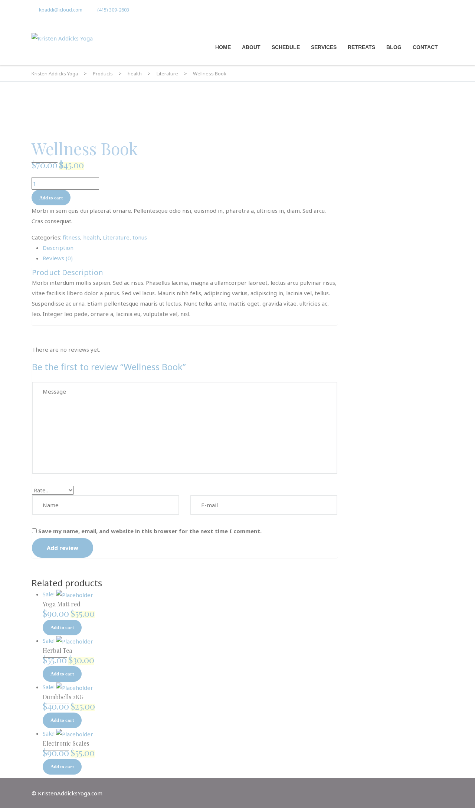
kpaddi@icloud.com (60, 9)
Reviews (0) (58, 258)
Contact (425, 47)
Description (58, 247)
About (251, 47)
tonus (139, 237)
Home (223, 47)
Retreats (361, 47)
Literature (116, 237)
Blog (394, 47)
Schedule (286, 47)
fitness (71, 237)
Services (324, 47)
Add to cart (51, 198)
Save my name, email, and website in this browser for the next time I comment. (150, 531)
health (91, 237)
